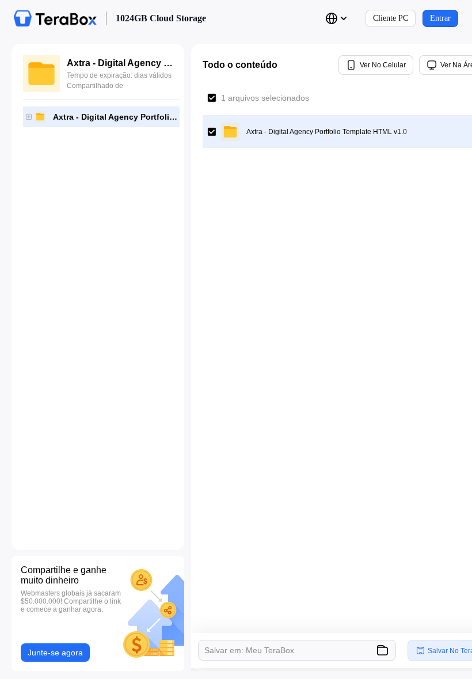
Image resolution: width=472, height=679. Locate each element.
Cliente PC (390, 18)
